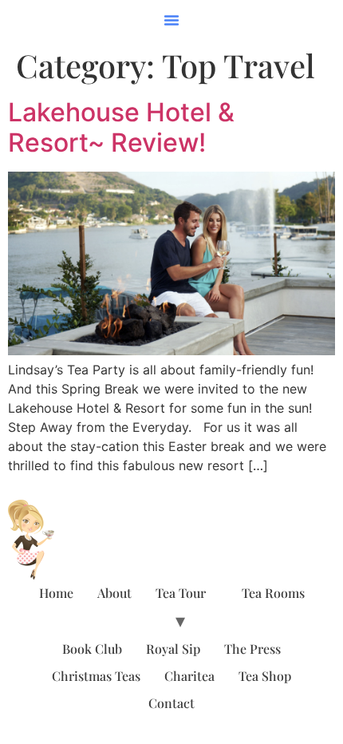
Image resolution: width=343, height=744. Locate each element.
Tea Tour (181, 592)
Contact (171, 703)
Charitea (189, 675)
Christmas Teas (96, 675)
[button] (171, 20)
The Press (252, 648)
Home (56, 592)
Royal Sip (173, 648)
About (114, 592)
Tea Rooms (273, 592)
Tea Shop (265, 675)
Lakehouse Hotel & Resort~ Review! (121, 127)
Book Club (92, 648)
